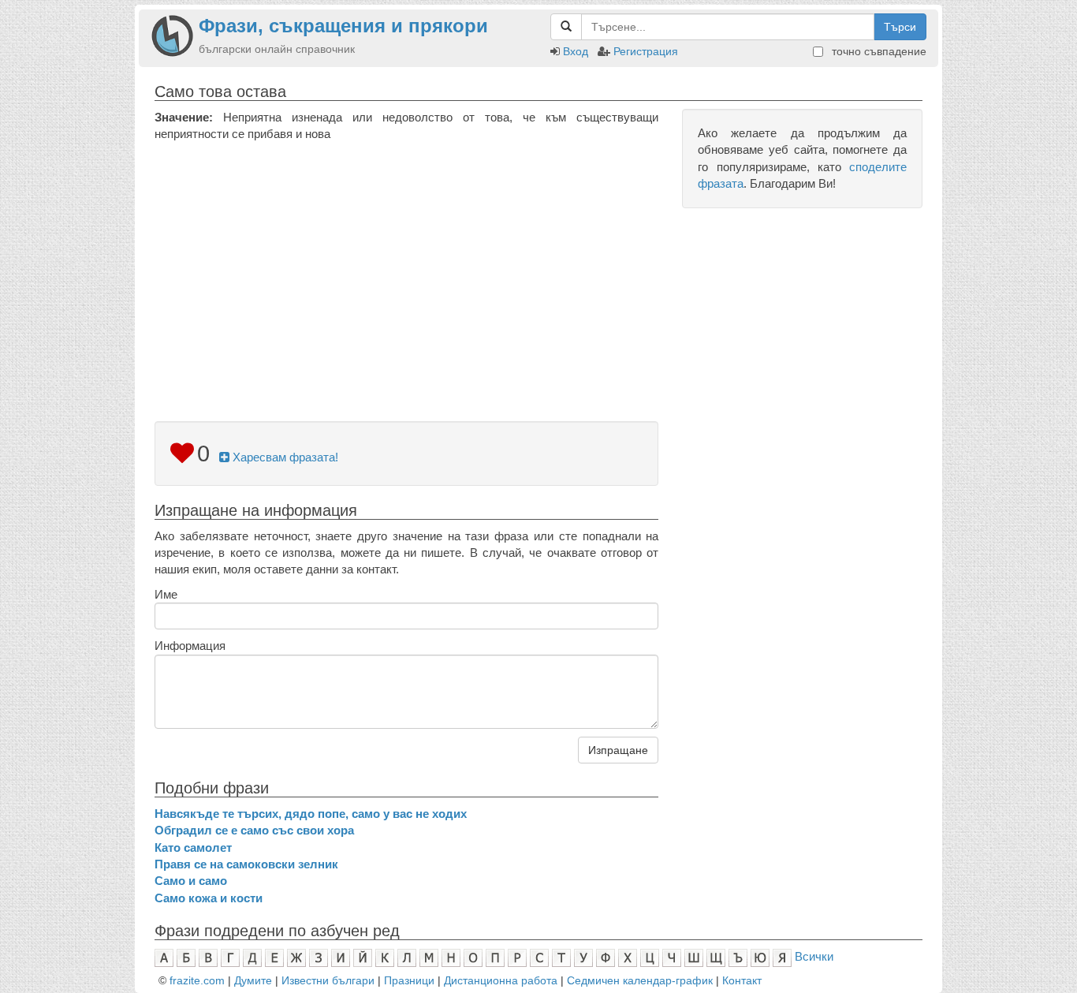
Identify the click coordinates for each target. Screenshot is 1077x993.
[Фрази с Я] (782, 956)
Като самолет (193, 847)
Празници (409, 980)
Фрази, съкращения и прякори (343, 25)
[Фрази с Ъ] (738, 956)
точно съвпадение (877, 51)
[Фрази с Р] (517, 956)
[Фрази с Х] (627, 956)
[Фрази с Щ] (715, 956)
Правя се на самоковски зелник (246, 864)
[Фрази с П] (495, 956)
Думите (253, 980)
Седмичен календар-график (640, 980)
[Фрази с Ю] (760, 956)
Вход (575, 51)
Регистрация (645, 51)
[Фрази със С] (539, 956)
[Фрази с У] (583, 956)
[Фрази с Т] (561, 956)
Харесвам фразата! (283, 457)
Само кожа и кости (209, 898)
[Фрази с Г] (230, 956)
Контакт (742, 980)
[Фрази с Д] (252, 956)
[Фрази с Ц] (649, 956)
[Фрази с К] (384, 956)
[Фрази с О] (473, 956)
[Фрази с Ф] (605, 956)
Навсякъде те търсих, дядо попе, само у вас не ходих (311, 813)
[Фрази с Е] (274, 956)
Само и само (191, 880)
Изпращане (618, 750)
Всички (814, 956)
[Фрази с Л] (406, 956)
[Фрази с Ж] (296, 956)
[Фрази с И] (340, 956)
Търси (900, 27)
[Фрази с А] (164, 956)
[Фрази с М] (428, 956)
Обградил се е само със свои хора (254, 830)
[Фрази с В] (208, 956)
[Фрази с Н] (451, 956)
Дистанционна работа (500, 980)
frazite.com (197, 980)
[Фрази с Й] (362, 956)
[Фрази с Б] (186, 956)
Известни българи (328, 980)
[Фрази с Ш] (693, 956)
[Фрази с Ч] (671, 956)
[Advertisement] (406, 261)
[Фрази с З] (318, 956)
